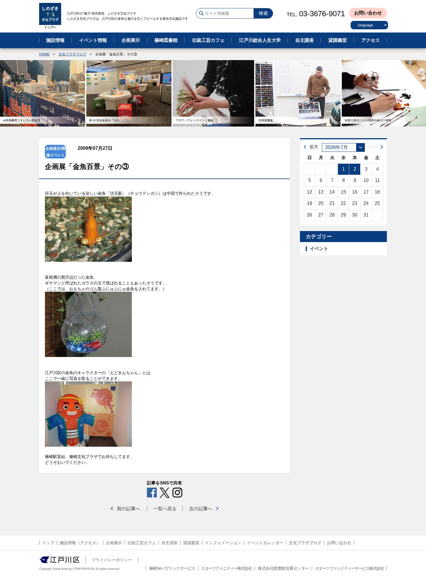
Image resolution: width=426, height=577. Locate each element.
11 (377, 180)
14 (332, 192)
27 (320, 214)
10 (366, 180)
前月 (314, 146)
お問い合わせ (368, 12)
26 (309, 214)
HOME (44, 54)
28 (332, 214)
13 (320, 192)
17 (366, 192)
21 (332, 203)
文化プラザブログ (72, 54)
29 (343, 214)
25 (377, 203)
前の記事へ (128, 508)
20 (320, 203)
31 (366, 214)
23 (354, 203)
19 (309, 203)
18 (377, 192)
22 (343, 203)
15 (343, 192)
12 (309, 192)
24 (366, 203)
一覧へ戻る (164, 508)
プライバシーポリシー (112, 560)
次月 (373, 146)
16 (354, 192)
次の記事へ (200, 508)
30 (354, 214)
